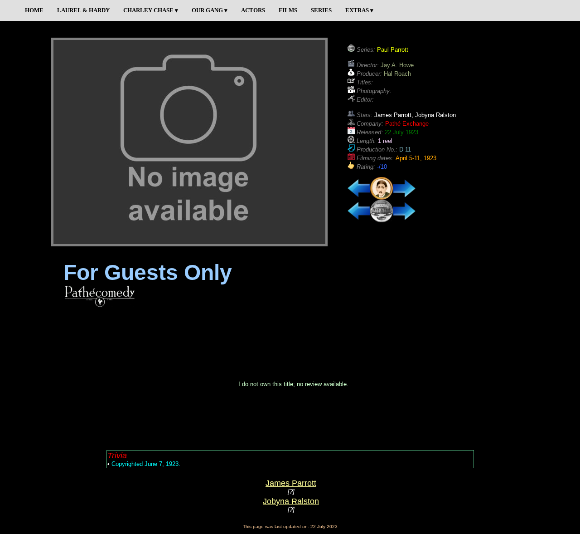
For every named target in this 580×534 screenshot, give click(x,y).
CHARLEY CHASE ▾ (150, 10)
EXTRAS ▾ (359, 10)
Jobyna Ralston (291, 501)
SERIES (321, 10)
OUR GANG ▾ (209, 10)
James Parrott (291, 483)
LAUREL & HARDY (83, 10)
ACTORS (253, 10)
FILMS (288, 10)
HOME (34, 10)
